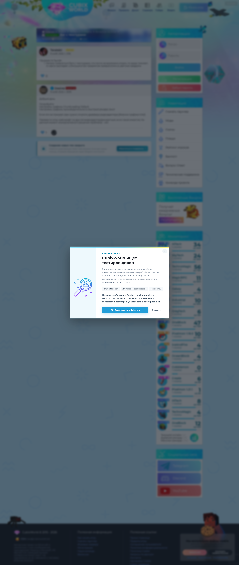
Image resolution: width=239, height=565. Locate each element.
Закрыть (156, 310)
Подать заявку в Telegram (127, 310)
